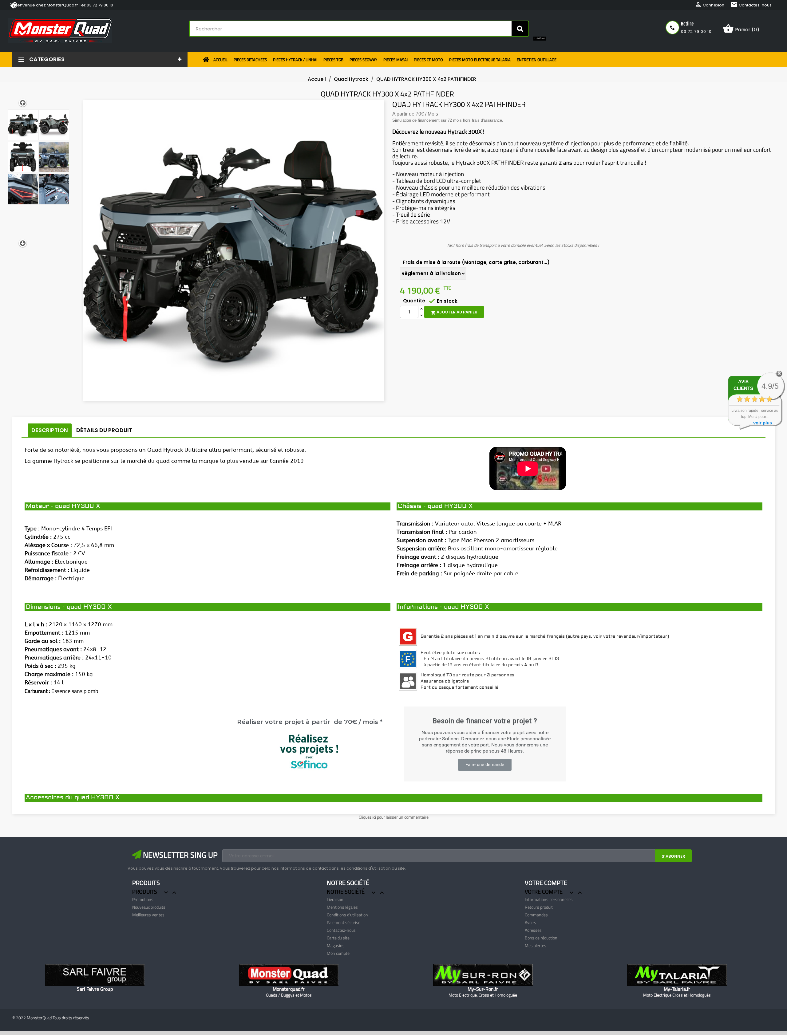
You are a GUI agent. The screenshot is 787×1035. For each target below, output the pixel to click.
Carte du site (338, 938)
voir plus (762, 422)
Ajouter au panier (454, 312)
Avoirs (530, 922)
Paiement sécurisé (343, 922)
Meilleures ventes (148, 914)
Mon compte (338, 953)
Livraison (335, 899)
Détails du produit (104, 430)
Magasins (336, 945)
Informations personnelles (549, 899)
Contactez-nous (751, 5)
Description (49, 430)
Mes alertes (535, 945)
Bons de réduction (541, 938)
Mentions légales (342, 907)
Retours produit (539, 907)
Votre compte (546, 882)
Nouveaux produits (148, 907)
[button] (485, 765)
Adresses (533, 930)
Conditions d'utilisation (347, 914)
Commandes (536, 914)
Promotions (142, 899)
